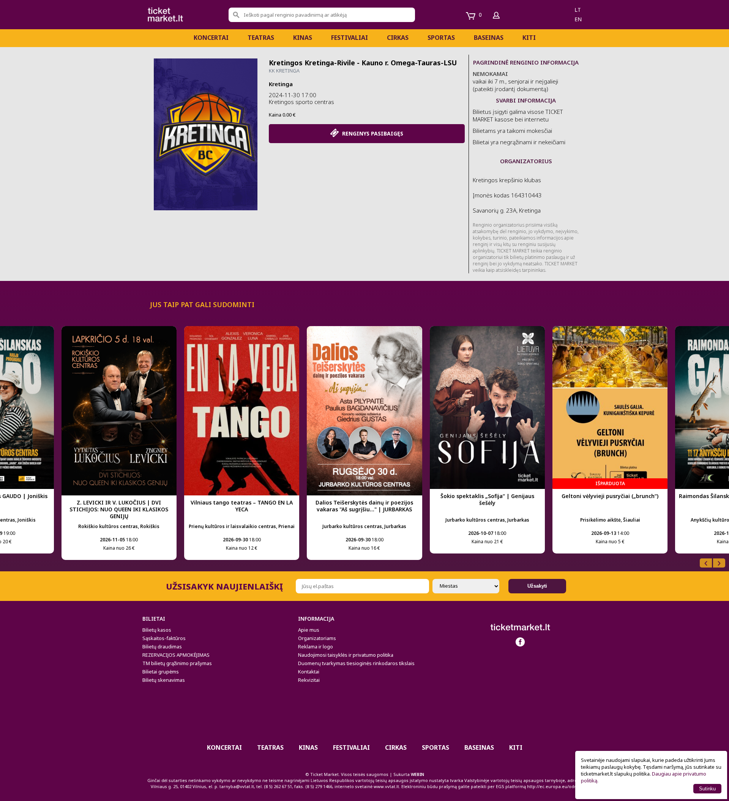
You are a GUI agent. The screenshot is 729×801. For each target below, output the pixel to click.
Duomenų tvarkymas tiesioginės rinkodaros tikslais (356, 663)
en (578, 19)
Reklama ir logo (315, 646)
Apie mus (308, 629)
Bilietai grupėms (160, 671)
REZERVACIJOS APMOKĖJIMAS (176, 654)
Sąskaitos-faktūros (164, 638)
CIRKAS (398, 37)
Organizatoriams (317, 638)
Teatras (261, 37)
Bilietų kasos (156, 629)
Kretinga (281, 84)
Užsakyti (537, 586)
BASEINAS (488, 37)
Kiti (529, 37)
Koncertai (211, 37)
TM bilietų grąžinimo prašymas (177, 663)
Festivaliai (349, 37)
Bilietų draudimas (162, 646)
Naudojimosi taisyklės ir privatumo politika (345, 654)
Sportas (441, 37)
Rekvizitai (309, 679)
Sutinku (707, 789)
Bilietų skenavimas (163, 679)
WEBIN (417, 774)
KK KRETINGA (284, 70)
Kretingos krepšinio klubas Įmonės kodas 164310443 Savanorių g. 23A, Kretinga (507, 195)
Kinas (302, 37)
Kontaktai (308, 671)
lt (577, 9)
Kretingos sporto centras (301, 102)
